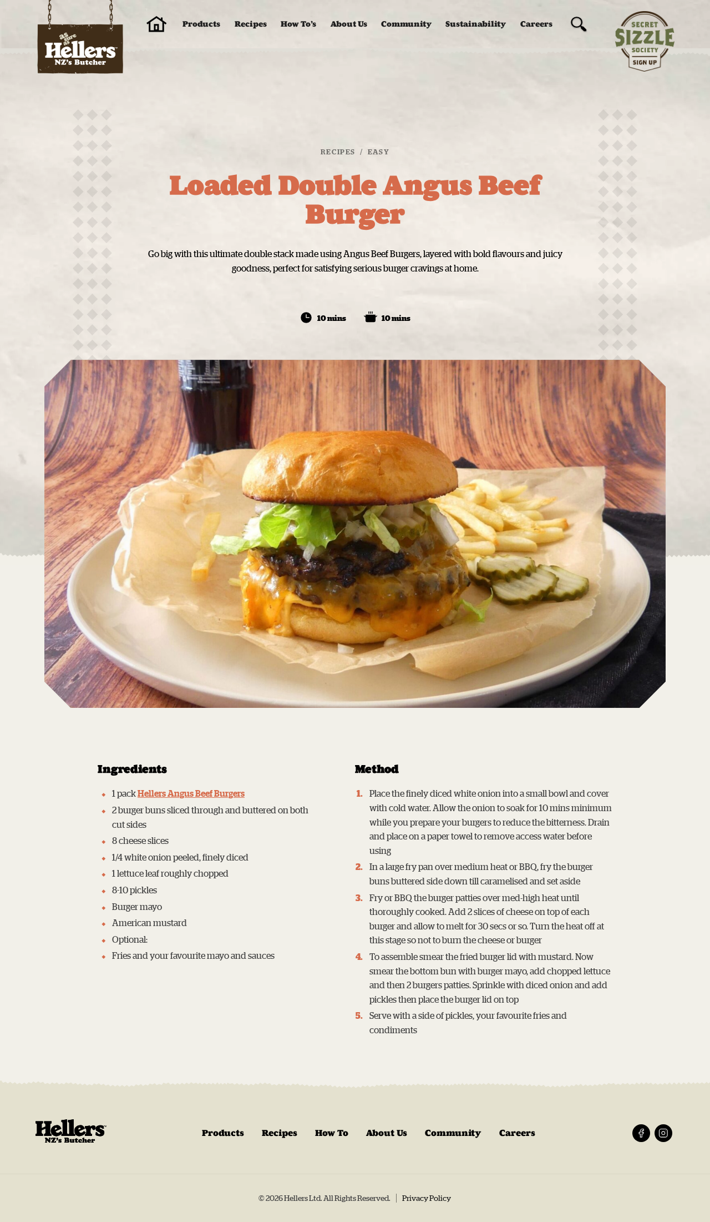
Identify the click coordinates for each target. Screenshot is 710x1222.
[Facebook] (641, 1133)
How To (331, 1133)
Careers (536, 24)
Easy (378, 151)
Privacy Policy (426, 1198)
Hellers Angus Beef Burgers (191, 793)
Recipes (251, 24)
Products (201, 24)
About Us (349, 24)
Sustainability (475, 24)
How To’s (298, 24)
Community (406, 24)
